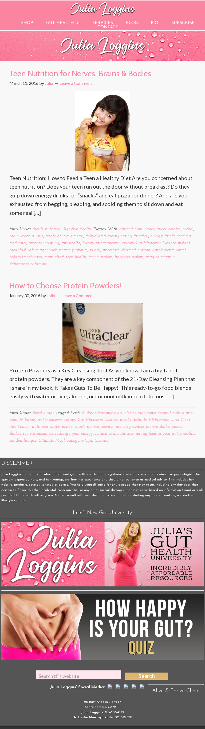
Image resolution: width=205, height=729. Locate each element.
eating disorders (134, 236)
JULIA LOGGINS (102, 9)
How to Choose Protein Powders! (65, 286)
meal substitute (133, 420)
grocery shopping (44, 243)
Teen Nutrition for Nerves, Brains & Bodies (80, 73)
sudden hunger (22, 440)
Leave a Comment (76, 83)
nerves (64, 250)
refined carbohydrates (114, 434)
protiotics (79, 250)
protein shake (157, 427)
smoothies (110, 250)
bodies (187, 229)
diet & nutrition (46, 229)
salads (94, 250)
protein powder (100, 427)
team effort (54, 257)
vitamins (38, 264)
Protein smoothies (38, 434)
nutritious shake (46, 427)
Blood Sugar (43, 413)
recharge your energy (74, 434)
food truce (17, 243)
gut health (70, 243)
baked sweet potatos (162, 229)
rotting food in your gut (157, 434)
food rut (184, 236)
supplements (163, 250)
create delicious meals (64, 236)
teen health (76, 257)
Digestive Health (76, 229)
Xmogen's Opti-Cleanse (87, 440)
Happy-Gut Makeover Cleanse (149, 243)
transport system (129, 257)
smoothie (187, 434)
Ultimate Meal (51, 440)
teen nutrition (100, 257)
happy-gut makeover (101, 243)
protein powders (130, 427)
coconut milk (32, 236)
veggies (152, 257)
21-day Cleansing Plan (102, 413)
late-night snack (42, 250)
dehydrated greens (102, 236)
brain (14, 236)
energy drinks (163, 236)
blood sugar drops (140, 413)
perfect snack (73, 427)
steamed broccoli (135, 250)
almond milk (130, 229)
